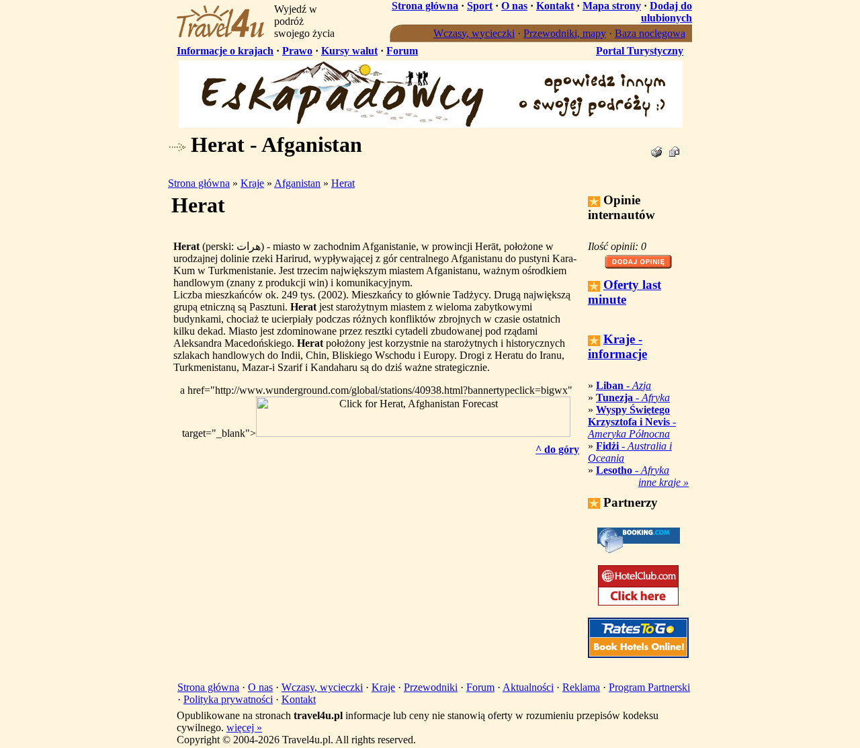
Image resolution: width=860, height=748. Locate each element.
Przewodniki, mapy (564, 33)
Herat (343, 183)
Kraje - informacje (617, 346)
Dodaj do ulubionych (666, 12)
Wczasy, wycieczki (474, 33)
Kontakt (555, 5)
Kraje (252, 183)
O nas (514, 5)
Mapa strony (612, 5)
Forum (402, 50)
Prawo (297, 50)
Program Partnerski (649, 687)
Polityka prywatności (228, 699)
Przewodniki (431, 687)
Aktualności (528, 687)
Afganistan (297, 183)
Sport (479, 5)
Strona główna (425, 5)
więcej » (244, 727)
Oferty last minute (624, 292)
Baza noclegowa (650, 33)
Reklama (581, 687)
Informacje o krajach (225, 50)
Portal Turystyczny (639, 50)
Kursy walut (349, 50)
